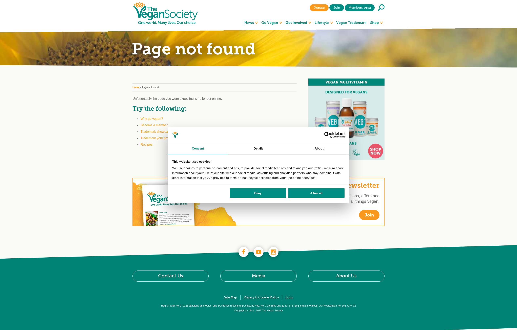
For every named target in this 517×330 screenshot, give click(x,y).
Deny (258, 193)
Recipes (146, 144)
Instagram (273, 252)
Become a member (154, 125)
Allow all (316, 193)
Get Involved (297, 23)
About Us (346, 276)
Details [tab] (259, 148)
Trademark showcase (156, 131)
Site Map (230, 297)
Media (258, 276)
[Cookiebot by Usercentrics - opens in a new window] (327, 135)
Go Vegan (270, 23)
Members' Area (360, 8)
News (249, 23)
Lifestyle (322, 23)
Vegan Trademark (351, 23)
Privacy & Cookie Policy (261, 297)
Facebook (244, 252)
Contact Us (170, 276)
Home (135, 87)
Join (336, 8)
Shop (375, 23)
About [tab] (319, 148)
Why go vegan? (152, 118)
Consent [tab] (198, 148)
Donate (319, 8)
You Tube (258, 252)
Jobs (289, 297)
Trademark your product (157, 138)
